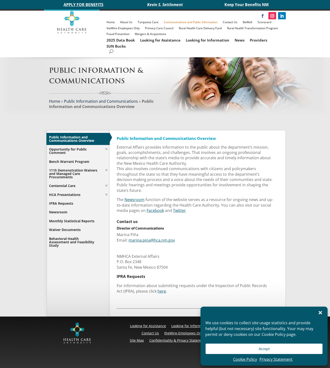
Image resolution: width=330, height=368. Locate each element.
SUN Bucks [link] (116, 46)
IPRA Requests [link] (61, 203)
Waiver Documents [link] (65, 229)
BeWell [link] (247, 22)
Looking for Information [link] (207, 40)
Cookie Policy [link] (245, 359)
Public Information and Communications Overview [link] (71, 139)
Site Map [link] (137, 340)
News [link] (239, 40)
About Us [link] (126, 22)
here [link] (162, 291)
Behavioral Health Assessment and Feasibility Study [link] (71, 242)
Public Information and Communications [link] (101, 101)
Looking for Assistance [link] (160, 40)
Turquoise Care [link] (148, 22)
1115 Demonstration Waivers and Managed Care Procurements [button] (73, 173)
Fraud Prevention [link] (118, 34)
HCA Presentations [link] (64, 194)
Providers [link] (258, 40)
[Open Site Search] (111, 51)
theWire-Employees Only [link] (123, 28)
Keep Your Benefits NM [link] (246, 4)
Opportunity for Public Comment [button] (68, 151)
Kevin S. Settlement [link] (165, 4)
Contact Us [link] (230, 22)
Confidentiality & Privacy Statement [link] (177, 340)
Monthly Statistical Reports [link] (71, 221)
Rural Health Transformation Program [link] (252, 28)
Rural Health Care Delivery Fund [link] (200, 28)
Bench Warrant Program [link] (69, 161)
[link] (71, 32)
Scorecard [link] (264, 22)
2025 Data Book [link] (121, 40)
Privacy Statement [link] (276, 359)
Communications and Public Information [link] (190, 22)
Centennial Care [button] (62, 185)
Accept (264, 348)
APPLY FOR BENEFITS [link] (83, 4)
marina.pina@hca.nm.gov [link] (152, 240)
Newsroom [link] (58, 212)
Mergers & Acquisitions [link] (150, 34)
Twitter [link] (179, 210)
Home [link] (111, 22)
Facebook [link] (155, 210)
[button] (320, 312)
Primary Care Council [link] (159, 28)
